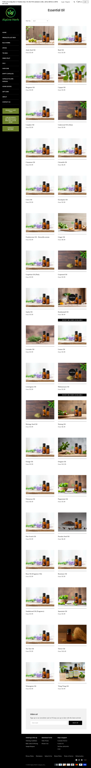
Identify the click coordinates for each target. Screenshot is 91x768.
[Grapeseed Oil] (72, 260)
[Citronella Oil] (72, 147)
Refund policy (80, 756)
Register (67, 2)
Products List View (9, 37)
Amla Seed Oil (30, 50)
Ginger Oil (61, 237)
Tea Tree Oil (30, 649)
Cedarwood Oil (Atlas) (65, 125)
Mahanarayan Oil (63, 387)
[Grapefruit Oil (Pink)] (40, 260)
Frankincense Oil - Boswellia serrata (37, 237)
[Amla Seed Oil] (40, 35)
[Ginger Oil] (72, 222)
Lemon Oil (61, 349)
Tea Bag (5, 53)
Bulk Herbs (6, 43)
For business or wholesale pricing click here (10, 120)
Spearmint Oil (62, 611)
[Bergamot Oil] (40, 73)
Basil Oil (61, 50)
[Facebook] (76, 760)
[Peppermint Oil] (72, 484)
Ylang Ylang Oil (63, 686)
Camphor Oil (30, 125)
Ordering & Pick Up (31, 738)
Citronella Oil (62, 162)
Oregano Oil (62, 461)
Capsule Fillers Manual (7, 80)
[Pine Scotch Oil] (40, 522)
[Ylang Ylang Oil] (72, 671)
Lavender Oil (30, 349)
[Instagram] (79, 760)
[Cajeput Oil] (72, 73)
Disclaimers (39, 756)
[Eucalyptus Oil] (72, 185)
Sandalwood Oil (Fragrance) (35, 611)
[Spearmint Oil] (72, 596)
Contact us (6, 102)
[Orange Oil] (40, 447)
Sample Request (30, 746)
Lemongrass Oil (31, 387)
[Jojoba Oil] (40, 297)
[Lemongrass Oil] (40, 372)
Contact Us (60, 743)
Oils (3, 63)
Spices (4, 48)
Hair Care (5, 68)
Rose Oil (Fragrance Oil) (34, 574)
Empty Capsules (8, 73)
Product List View (11, 111)
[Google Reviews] (85, 760)
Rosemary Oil (62, 574)
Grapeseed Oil (62, 274)
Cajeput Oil (61, 87)
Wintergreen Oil (31, 686)
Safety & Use (48, 756)
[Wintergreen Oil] (40, 671)
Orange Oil (29, 461)
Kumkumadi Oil (63, 312)
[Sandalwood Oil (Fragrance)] (40, 596)
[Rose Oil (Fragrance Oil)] (40, 559)
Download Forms (47, 738)
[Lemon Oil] (72, 335)
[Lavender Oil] (40, 335)
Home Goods (6, 86)
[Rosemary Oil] (72, 559)
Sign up (75, 723)
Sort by (28, 21)
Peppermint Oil (63, 499)
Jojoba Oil (29, 312)
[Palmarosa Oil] (40, 484)
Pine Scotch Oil (31, 536)
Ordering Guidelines (31, 740)
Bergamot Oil (30, 87)
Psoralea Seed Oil (63, 536)
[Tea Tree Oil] (40, 634)
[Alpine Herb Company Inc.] (10, 17)
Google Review (11, 128)
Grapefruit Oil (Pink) (32, 274)
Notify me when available (72, 320)
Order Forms (45, 740)
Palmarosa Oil (30, 499)
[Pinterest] (81, 760)
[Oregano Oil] (72, 447)
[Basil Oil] (72, 35)
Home (4, 32)
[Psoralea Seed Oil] (72, 522)
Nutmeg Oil (62, 424)
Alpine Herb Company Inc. (37, 765)
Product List (45, 743)
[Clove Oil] (40, 185)
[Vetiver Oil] (72, 634)
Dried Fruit (6, 58)
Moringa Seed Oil (31, 424)
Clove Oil (29, 200)
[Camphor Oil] (40, 110)
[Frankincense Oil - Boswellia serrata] (40, 222)
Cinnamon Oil (30, 162)
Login (62, 2)
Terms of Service (68, 756)
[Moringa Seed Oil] (40, 409)
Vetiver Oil (61, 649)
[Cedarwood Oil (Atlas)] (72, 110)
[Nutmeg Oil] (72, 409)
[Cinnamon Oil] (40, 147)
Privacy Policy (30, 756)
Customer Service (62, 740)
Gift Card (5, 91)
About (4, 97)
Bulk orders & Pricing (32, 743)
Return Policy (58, 756)
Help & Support (62, 738)
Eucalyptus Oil (63, 200)
